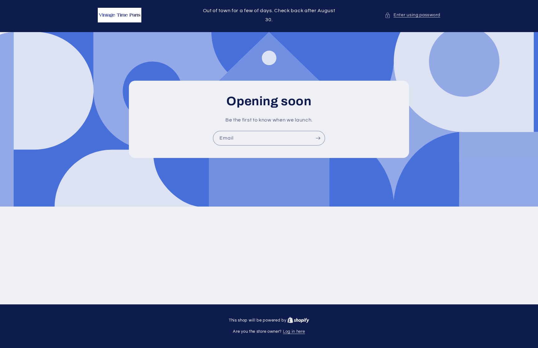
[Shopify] (298, 320)
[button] (412, 15)
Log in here (294, 331)
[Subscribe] (318, 138)
